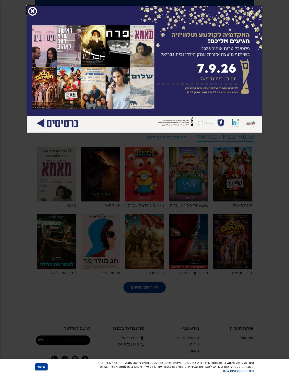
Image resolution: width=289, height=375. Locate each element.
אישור (41, 367)
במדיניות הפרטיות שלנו (238, 371)
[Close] (32, 11)
